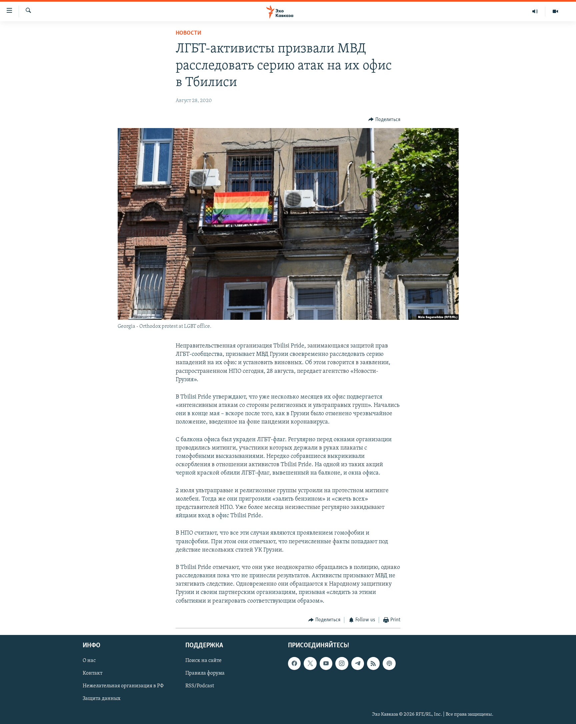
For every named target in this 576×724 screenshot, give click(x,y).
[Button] (384, 119)
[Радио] (535, 11)
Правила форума (205, 673)
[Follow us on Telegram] (357, 663)
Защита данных (101, 699)
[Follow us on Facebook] (294, 663)
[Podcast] (389, 663)
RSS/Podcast (199, 686)
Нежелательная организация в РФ (123, 686)
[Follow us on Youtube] (326, 663)
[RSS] (373, 663)
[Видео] (555, 11)
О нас (89, 661)
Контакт (92, 673)
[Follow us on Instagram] (341, 663)
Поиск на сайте (203, 661)
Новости (188, 33)
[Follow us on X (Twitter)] (310, 663)
